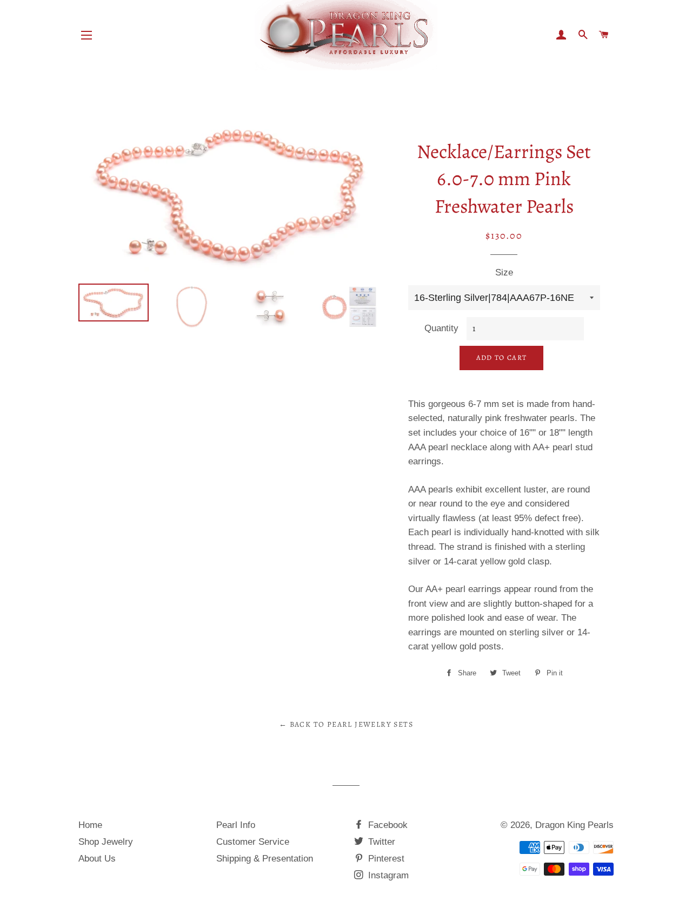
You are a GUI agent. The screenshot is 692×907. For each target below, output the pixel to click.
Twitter (380, 842)
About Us (97, 858)
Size (504, 272)
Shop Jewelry (105, 842)
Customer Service (252, 842)
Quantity (441, 328)
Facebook (386, 825)
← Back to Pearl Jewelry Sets (346, 724)
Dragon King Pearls (574, 825)
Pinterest (384, 858)
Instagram (387, 875)
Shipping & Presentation (264, 858)
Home (90, 825)
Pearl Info (235, 825)
